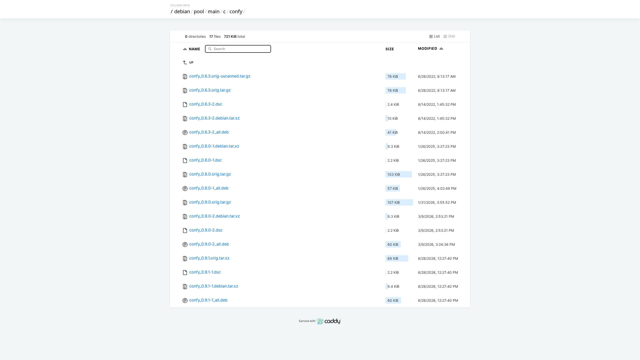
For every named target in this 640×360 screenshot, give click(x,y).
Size (390, 49)
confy (236, 11)
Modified (428, 48)
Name (195, 48)
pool (199, 11)
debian (182, 11)
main (214, 11)
